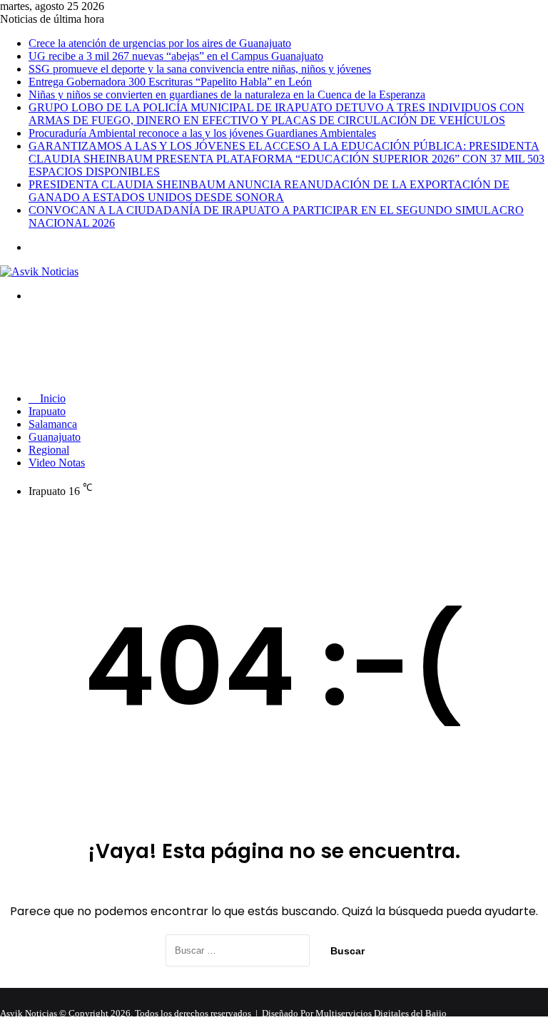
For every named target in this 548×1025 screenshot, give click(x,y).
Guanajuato (55, 437)
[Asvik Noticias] (39, 271)
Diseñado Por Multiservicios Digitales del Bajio (354, 1013)
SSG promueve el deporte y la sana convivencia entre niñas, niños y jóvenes (200, 69)
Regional (49, 450)
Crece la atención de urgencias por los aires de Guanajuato (160, 43)
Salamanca (53, 424)
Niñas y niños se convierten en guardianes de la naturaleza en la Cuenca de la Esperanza (227, 94)
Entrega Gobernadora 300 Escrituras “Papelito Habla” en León (170, 82)
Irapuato (47, 411)
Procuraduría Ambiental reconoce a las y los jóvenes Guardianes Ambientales (202, 133)
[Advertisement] (259, 346)
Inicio (51, 398)
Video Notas (57, 463)
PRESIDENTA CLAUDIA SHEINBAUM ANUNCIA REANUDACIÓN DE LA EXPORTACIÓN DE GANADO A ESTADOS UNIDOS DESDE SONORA (269, 190)
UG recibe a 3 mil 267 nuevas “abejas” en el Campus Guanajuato (176, 56)
